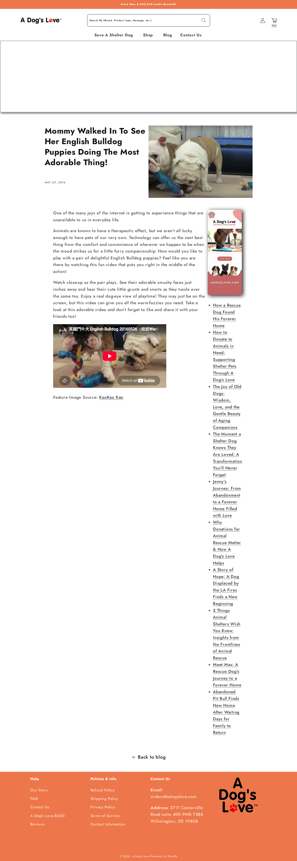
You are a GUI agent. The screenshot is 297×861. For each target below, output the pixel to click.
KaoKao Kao (111, 397)
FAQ (34, 798)
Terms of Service (105, 815)
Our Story (39, 790)
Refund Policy (103, 790)
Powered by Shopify (164, 856)
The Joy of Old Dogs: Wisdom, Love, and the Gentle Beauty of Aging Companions (227, 407)
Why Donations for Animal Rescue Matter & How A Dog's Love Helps (227, 542)
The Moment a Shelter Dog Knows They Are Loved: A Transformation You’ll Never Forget (227, 454)
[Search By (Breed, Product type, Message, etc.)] (204, 20)
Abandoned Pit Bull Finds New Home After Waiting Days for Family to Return (226, 712)
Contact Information (108, 824)
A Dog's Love (141, 856)
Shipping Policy (104, 798)
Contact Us (39, 807)
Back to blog (152, 757)
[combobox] (148, 20)
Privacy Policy (103, 807)
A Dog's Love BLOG (47, 815)
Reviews (37, 824)
